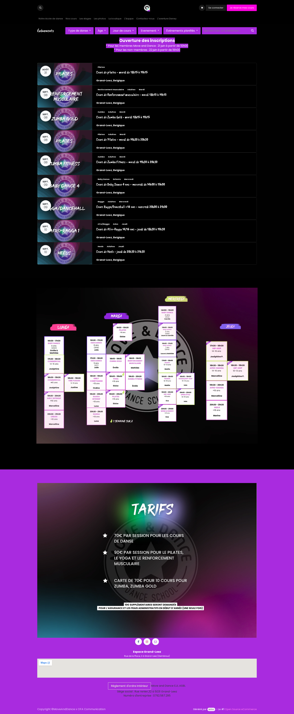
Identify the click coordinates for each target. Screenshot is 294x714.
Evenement (149, 31)
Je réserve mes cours (242, 7)
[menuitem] (50, 19)
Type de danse (78, 31)
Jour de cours (122, 31)
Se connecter (215, 7)
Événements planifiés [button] (180, 31)
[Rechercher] (252, 30)
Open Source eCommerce (241, 709)
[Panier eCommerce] (202, 8)
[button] (40, 8)
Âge (101, 31)
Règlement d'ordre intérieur (129, 686)
